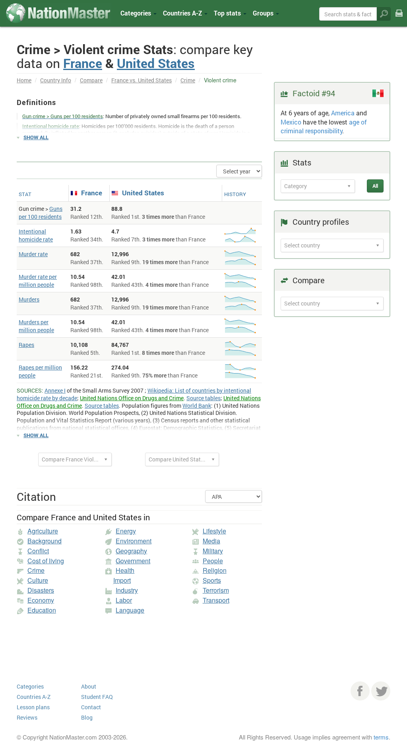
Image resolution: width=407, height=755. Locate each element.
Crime (187, 80)
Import (122, 580)
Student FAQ (97, 697)
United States (156, 63)
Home (24, 80)
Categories (136, 13)
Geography (131, 550)
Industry (127, 590)
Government (133, 560)
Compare (91, 80)
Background (44, 540)
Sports (212, 580)
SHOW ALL (35, 137)
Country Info (55, 80)
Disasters (40, 590)
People (213, 560)
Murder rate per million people (38, 280)
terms (381, 737)
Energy (126, 530)
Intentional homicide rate (36, 235)
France (82, 63)
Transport (216, 600)
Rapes (26, 344)
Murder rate (33, 254)
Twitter (380, 691)
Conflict (38, 550)
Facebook (360, 691)
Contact (91, 707)
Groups (264, 13)
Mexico (291, 122)
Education (41, 610)
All (375, 185)
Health (125, 570)
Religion (215, 570)
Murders (29, 299)
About (88, 686)
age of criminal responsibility (324, 126)
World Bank (196, 405)
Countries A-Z (33, 697)
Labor (124, 600)
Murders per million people (36, 326)
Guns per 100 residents (40, 212)
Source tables (203, 398)
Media (211, 540)
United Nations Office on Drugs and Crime (132, 398)
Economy (40, 600)
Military (213, 550)
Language (130, 610)
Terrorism (216, 590)
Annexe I (55, 390)
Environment (133, 540)
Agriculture (42, 530)
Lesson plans (33, 707)
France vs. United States (141, 80)
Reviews (27, 717)
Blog (87, 717)
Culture (37, 580)
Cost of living (45, 560)
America (343, 113)
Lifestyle (214, 530)
